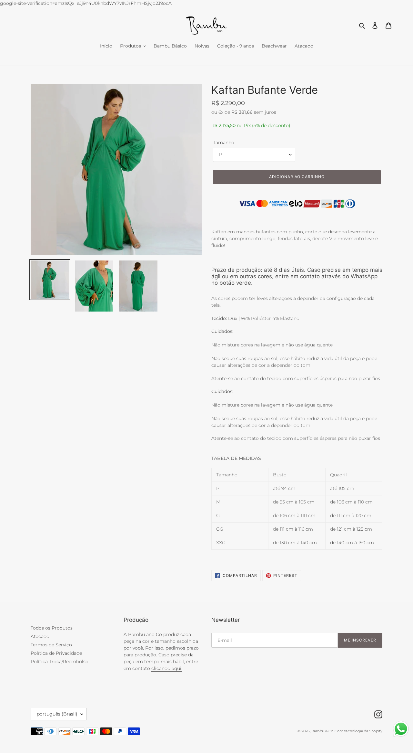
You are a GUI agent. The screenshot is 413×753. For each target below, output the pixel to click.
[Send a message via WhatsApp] (401, 729)
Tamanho (223, 142)
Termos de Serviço (51, 645)
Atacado (40, 636)
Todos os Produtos (52, 628)
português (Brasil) (57, 714)
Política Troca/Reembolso (59, 661)
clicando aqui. (166, 668)
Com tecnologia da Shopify (358, 731)
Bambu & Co (322, 731)
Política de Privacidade (56, 653)
